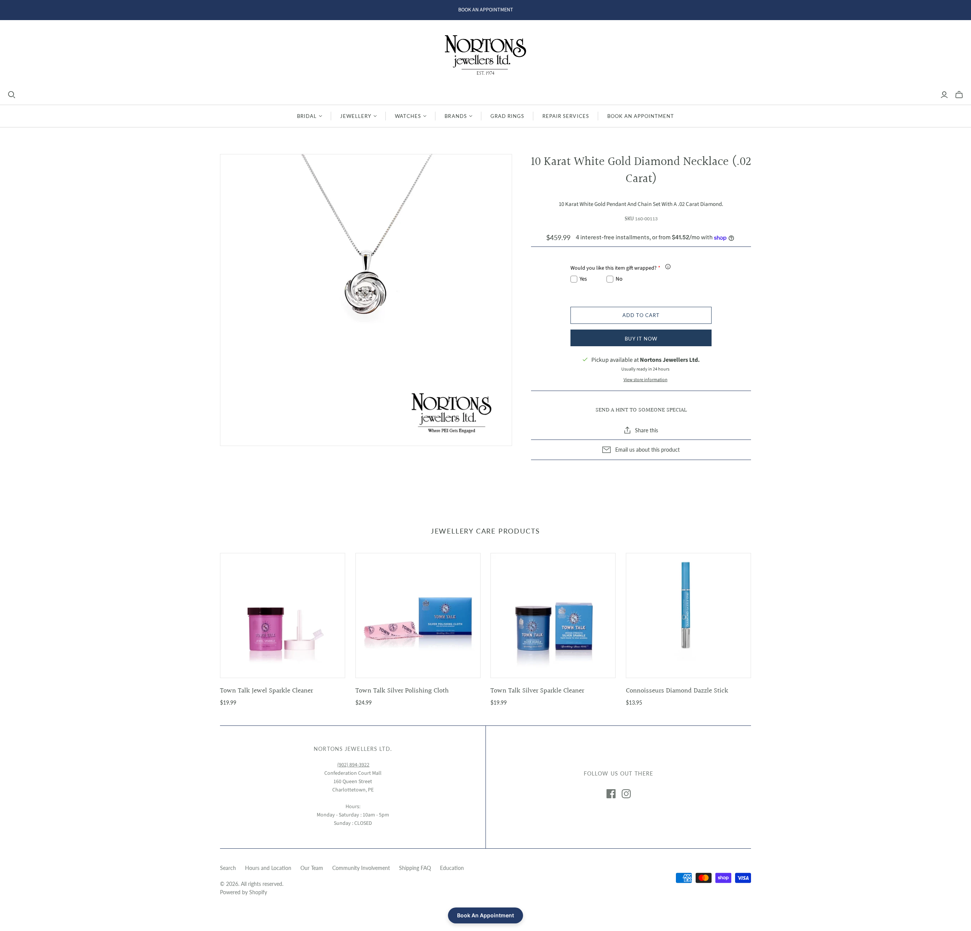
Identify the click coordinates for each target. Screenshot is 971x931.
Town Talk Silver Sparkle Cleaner (537, 690)
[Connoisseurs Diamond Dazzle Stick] (688, 615)
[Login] (944, 95)
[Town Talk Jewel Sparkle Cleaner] (282, 615)
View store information (646, 380)
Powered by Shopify (243, 892)
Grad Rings (507, 116)
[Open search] (12, 95)
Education (452, 868)
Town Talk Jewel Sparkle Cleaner (266, 690)
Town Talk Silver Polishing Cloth (402, 690)
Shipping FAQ (415, 868)
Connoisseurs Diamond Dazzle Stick (677, 690)
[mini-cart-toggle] (959, 95)
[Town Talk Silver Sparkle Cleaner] (553, 615)
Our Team (311, 868)
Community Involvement (361, 868)
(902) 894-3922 (353, 765)
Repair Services (565, 116)
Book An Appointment (640, 116)
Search (228, 868)
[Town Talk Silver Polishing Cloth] (418, 615)
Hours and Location (268, 868)
